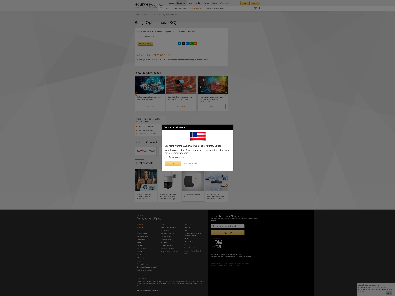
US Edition (173, 163)
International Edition (191, 163)
